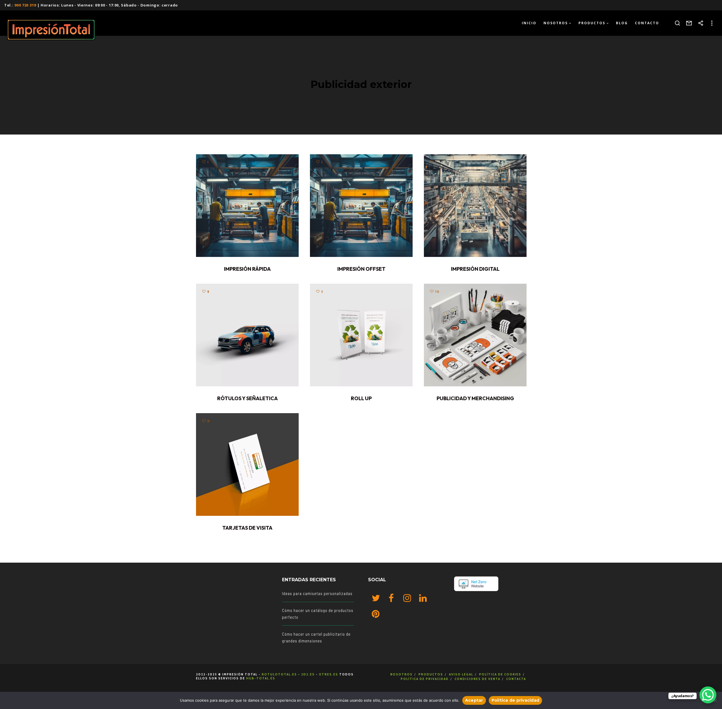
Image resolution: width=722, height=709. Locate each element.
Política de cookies (500, 674)
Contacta (516, 679)
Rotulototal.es (279, 674)
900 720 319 (25, 5)
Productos (431, 674)
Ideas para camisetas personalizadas (317, 593)
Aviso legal (461, 674)
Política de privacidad (425, 679)
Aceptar (474, 700)
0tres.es (328, 674)
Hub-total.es (260, 678)
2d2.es (308, 674)
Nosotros (401, 674)
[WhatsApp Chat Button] (707, 694)
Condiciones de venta (477, 679)
